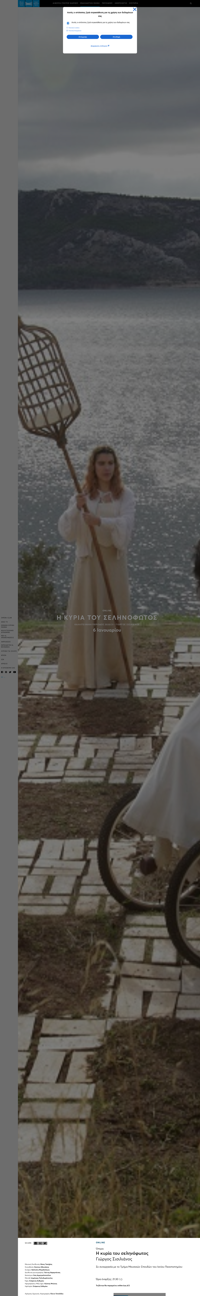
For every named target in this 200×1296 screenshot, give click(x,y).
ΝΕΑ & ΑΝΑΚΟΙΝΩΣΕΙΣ (7, 636)
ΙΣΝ (2, 659)
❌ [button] (135, 9)
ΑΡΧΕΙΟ (4, 664)
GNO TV (4, 622)
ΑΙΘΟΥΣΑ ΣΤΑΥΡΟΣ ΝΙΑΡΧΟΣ (65, 3)
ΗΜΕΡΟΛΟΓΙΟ (121, 3)
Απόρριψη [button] (83, 37)
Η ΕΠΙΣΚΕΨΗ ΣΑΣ (8, 668)
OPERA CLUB (6, 618)
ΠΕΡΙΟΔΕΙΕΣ (107, 3)
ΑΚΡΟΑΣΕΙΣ (6, 642)
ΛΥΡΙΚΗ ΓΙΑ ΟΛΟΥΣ (9, 651)
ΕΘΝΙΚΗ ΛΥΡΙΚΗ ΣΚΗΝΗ (7, 626)
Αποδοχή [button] (116, 37)
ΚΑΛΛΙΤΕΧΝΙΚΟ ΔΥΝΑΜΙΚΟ (7, 631)
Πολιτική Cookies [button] (74, 28)
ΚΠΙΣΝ (3, 655)
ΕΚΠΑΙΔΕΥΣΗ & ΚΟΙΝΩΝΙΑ (7, 646)
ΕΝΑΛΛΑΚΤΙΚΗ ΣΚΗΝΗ (90, 3)
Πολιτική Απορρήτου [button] (75, 31)
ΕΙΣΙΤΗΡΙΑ (133, 3)
